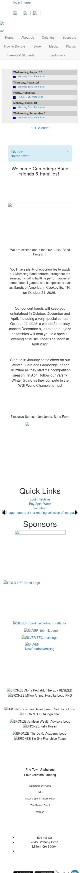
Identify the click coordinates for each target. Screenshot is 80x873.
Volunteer (40, 508)
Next (76, 512)
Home (9, 37)
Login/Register (40, 499)
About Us (27, 37)
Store (37, 46)
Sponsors (69, 37)
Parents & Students (20, 55)
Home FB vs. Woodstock (30, 96)
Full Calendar (40, 128)
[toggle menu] (2, 31)
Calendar (48, 37)
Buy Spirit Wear (40, 503)
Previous (3, 512)
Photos (71, 46)
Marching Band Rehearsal (31, 76)
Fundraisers (56, 55)
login (16, 2)
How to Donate (14, 46)
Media (53, 46)
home (27, 2)
